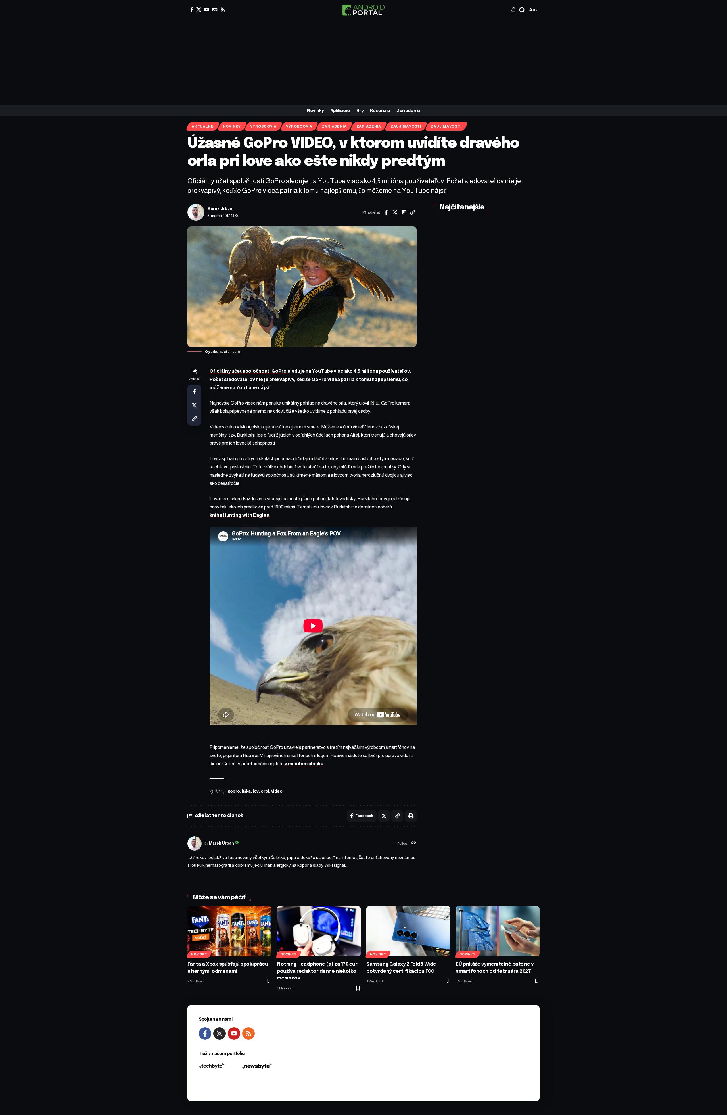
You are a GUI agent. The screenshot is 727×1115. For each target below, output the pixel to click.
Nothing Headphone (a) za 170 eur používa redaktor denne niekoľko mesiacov (317, 971)
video (277, 791)
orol (265, 791)
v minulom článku (304, 763)
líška (246, 791)
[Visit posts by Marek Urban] (195, 212)
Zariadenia (334, 126)
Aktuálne (203, 126)
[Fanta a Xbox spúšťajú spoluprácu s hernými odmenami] (229, 931)
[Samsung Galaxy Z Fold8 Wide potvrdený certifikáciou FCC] (408, 931)
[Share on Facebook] (386, 212)
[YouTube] (206, 9)
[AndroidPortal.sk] (363, 10)
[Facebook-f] (205, 1033)
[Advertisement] (363, 62)
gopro (233, 791)
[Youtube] (234, 1033)
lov (256, 791)
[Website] (414, 843)
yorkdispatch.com (224, 352)
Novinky (232, 126)
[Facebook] (192, 9)
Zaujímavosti (406, 126)
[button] (522, 10)
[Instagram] (219, 1033)
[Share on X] (395, 212)
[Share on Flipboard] (404, 212)
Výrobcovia (263, 126)
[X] (198, 9)
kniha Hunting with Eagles (239, 515)
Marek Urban (219, 209)
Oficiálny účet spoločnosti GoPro (248, 371)
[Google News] (215, 9)
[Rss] (223, 9)
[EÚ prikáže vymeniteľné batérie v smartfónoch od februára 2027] (498, 931)
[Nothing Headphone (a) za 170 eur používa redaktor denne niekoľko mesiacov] (319, 931)
